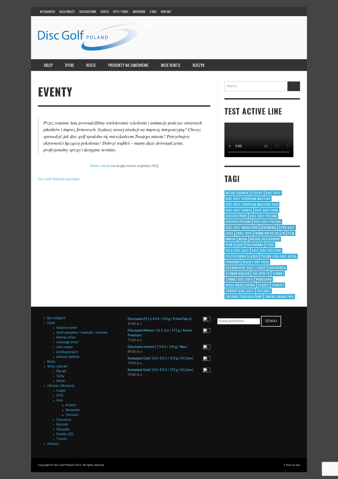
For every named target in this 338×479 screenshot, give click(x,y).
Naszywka (73, 410)
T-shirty (61, 439)
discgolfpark (236, 215)
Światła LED (65, 434)
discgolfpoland (238, 221)
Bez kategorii (56, 318)
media (242, 238)
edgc (229, 233)
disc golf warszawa (242, 227)
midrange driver (67, 342)
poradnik (233, 261)
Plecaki (61, 371)
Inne (59, 400)
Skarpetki (62, 429)
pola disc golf (237, 250)
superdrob (277, 267)
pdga (270, 244)
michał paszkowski (265, 238)
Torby (60, 376)
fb (283, 233)
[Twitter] (277, 11)
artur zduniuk (237, 192)
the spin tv (261, 273)
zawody (278, 284)
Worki (60, 381)
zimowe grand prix (279, 296)
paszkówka (255, 244)
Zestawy (53, 444)
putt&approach (67, 352)
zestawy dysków (67, 357)
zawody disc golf (240, 290)
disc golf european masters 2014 (252, 204)
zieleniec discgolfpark (244, 296)
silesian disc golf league (246, 267)
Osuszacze (63, 419)
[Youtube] (286, 11)
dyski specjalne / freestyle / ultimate (81, 332)
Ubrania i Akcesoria (60, 386)
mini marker (64, 347)
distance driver (66, 327)
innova (231, 238)
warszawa (264, 279)
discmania (268, 227)
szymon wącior (237, 273)
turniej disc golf (239, 279)
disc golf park (266, 210)
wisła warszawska (240, 284)
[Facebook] (250, 11)
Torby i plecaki (57, 366)
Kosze (51, 361)
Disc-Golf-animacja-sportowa (58, 179)
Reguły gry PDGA (256, 261)
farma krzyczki (267, 233)
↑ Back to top (291, 465)
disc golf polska (267, 221)
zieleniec (264, 290)
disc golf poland (263, 215)
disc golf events (239, 210)
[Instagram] (259, 11)
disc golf (273, 192)
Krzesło (71, 405)
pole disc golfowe (266, 250)
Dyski (51, 323)
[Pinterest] (268, 11)
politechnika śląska (242, 256)
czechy (257, 192)
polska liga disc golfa (279, 256)
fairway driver (66, 337)
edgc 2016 (244, 233)
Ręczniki (62, 424)
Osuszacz (72, 415)
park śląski (234, 244)
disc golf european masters (248, 198)
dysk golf (287, 227)
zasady (263, 284)
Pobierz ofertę (100, 166)
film (291, 233)
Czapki (61, 390)
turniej (278, 273)
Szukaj (271, 321)
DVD (59, 395)
